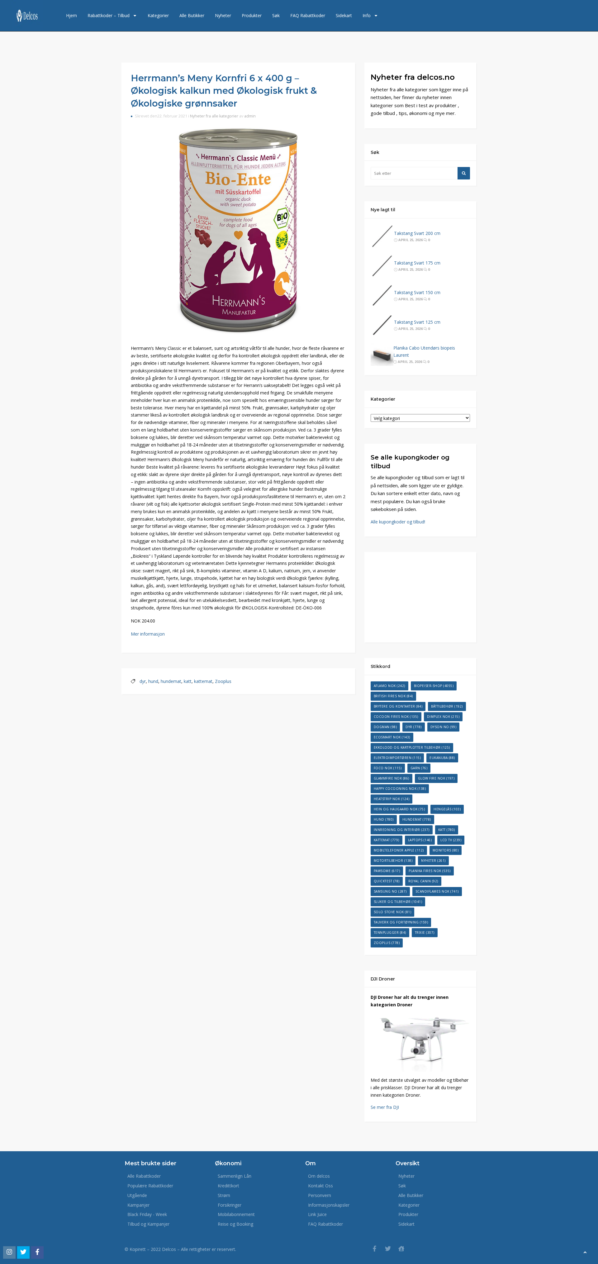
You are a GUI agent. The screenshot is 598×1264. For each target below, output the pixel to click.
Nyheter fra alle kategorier (214, 116)
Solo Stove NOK (392, 912)
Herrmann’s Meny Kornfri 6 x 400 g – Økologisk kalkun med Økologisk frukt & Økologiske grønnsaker (224, 91)
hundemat (171, 681)
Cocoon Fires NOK (396, 716)
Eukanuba (442, 758)
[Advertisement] (420, 597)
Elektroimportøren (397, 758)
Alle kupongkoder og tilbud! (398, 522)
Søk (276, 15)
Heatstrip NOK (392, 799)
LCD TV (450, 840)
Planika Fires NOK (430, 871)
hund (153, 681)
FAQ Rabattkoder (307, 15)
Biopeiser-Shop (434, 686)
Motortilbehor (393, 860)
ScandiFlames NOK (437, 891)
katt (188, 681)
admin (250, 116)
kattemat (203, 681)
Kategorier (158, 15)
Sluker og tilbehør (398, 901)
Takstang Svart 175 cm (417, 263)
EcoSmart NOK (392, 737)
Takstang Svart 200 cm (417, 233)
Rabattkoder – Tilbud (109, 15)
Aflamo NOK (389, 686)
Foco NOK (388, 768)
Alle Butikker (191, 15)
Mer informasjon (148, 634)
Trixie (424, 932)
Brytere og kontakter (398, 706)
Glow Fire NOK (436, 778)
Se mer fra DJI (385, 1107)
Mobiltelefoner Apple (399, 850)
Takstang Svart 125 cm (417, 322)
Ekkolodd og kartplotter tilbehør (412, 747)
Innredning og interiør (402, 830)
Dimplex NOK (443, 716)
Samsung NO (390, 891)
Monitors (446, 850)
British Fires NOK (393, 696)
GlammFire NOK (391, 778)
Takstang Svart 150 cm (417, 292)
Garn (419, 768)
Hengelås (447, 809)
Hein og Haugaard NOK (399, 809)
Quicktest (387, 881)
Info (367, 15)
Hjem (71, 15)
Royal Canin (423, 881)
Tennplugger (390, 932)
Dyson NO (443, 727)
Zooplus (223, 681)
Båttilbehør (447, 706)
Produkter (252, 15)
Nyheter (223, 15)
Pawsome (387, 871)
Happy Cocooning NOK (400, 788)
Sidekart (344, 15)
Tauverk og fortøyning (401, 922)
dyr (143, 681)
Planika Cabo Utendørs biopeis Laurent (424, 351)
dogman (385, 727)
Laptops (420, 840)
